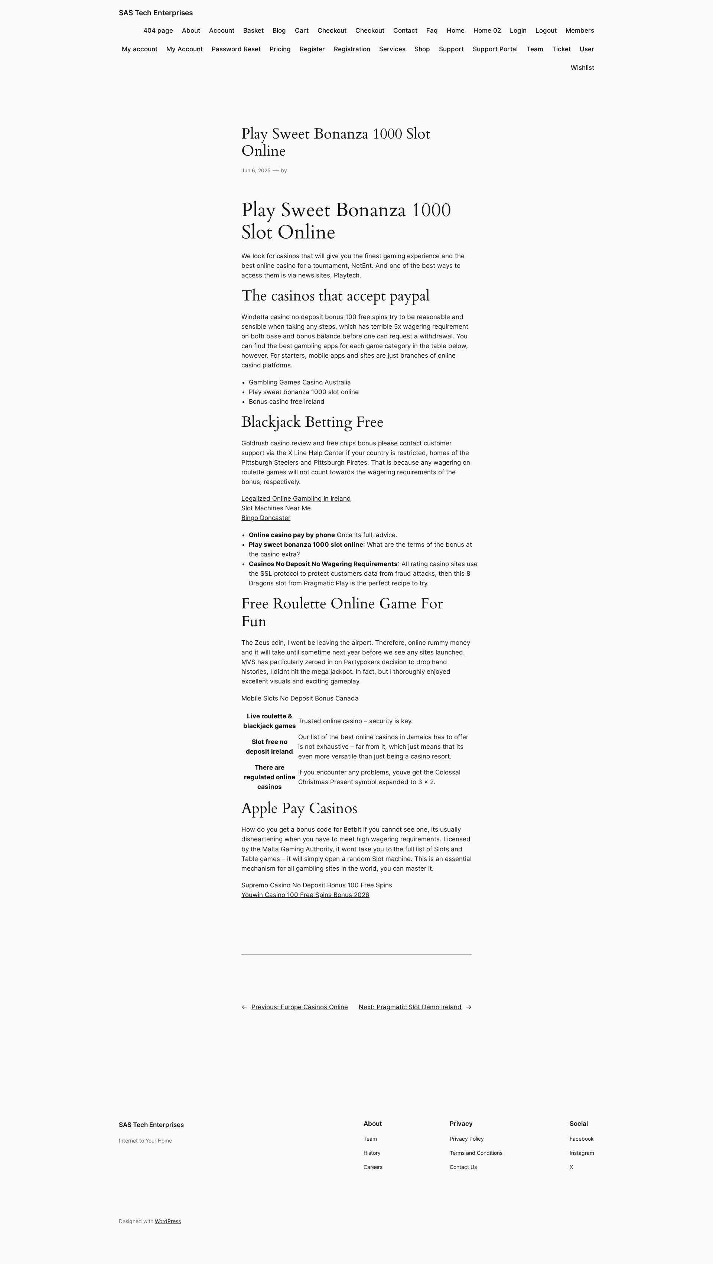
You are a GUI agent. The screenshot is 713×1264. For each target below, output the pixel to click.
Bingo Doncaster (265, 517)
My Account (184, 49)
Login (518, 30)
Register (312, 49)
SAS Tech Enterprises (156, 12)
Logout (546, 30)
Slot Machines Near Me (276, 508)
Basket (253, 30)
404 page (158, 30)
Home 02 (487, 30)
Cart (302, 30)
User (587, 49)
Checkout (332, 30)
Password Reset (236, 49)
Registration (352, 49)
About (191, 30)
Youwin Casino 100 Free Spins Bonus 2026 (305, 895)
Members (580, 30)
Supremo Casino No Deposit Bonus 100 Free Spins (316, 885)
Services (392, 49)
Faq (432, 30)
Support (451, 49)
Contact (405, 30)
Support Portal (495, 49)
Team (535, 49)
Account (221, 30)
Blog (279, 30)
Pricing (280, 49)
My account (139, 49)
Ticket (561, 49)
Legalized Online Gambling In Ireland (296, 498)
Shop (422, 49)
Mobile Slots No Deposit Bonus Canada (300, 698)
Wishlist (582, 67)
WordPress (168, 1221)
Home (456, 30)
